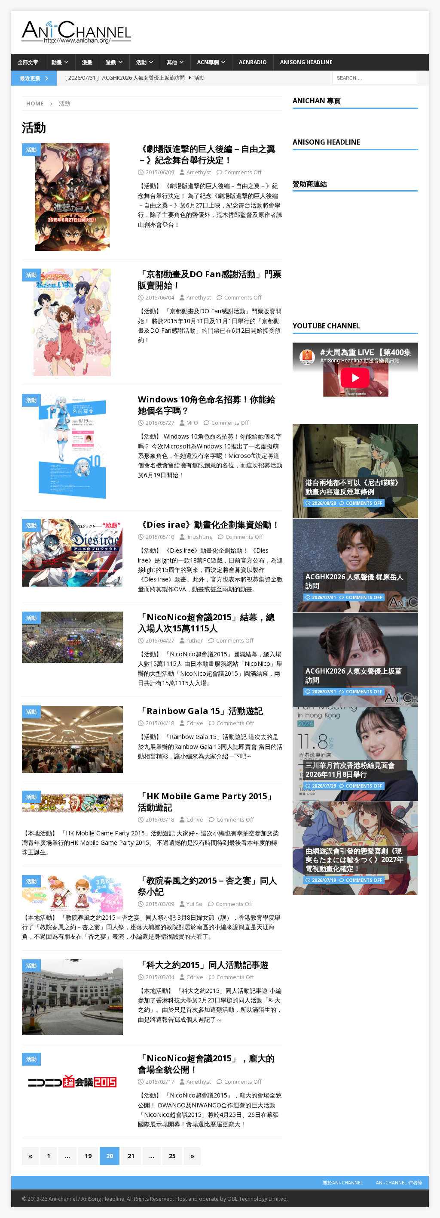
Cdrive (194, 723)
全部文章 (28, 62)
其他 (172, 62)
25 (172, 1156)
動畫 (57, 62)
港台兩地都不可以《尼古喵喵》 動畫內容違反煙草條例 (354, 487)
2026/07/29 (324, 786)
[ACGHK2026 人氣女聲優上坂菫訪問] (355, 659)
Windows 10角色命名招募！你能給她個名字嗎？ (206, 404)
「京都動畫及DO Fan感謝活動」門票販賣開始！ (209, 279)
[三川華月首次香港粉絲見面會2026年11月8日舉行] (355, 754)
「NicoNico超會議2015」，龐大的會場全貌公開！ (206, 1063)
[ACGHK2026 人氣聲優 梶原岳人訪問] (355, 565)
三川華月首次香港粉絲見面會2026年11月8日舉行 (350, 769)
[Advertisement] (357, 254)
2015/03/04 (160, 977)
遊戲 (111, 62)
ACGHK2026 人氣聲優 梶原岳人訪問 (354, 581)
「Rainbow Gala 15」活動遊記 (200, 711)
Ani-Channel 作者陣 (399, 1182)
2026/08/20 (324, 503)
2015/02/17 (160, 1081)
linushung (199, 537)
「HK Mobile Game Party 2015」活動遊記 (207, 801)
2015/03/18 (160, 819)
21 (131, 1156)
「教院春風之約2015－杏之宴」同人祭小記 (207, 886)
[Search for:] (375, 77)
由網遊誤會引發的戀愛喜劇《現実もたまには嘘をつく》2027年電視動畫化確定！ (354, 860)
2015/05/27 (160, 423)
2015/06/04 (160, 297)
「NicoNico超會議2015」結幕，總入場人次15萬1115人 (206, 622)
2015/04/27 (160, 640)
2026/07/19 (324, 880)
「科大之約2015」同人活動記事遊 (203, 965)
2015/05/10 (160, 537)
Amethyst (198, 172)
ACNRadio (253, 62)
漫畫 (87, 62)
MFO (192, 423)
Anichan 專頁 (317, 100)
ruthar (194, 640)
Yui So (194, 904)
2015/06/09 (160, 172)
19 (88, 1156)
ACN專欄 (208, 62)
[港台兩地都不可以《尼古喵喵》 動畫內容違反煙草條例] (355, 471)
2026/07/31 (324, 597)
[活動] (75, 197)
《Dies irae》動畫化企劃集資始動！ (209, 524)
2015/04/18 (160, 723)
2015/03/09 (160, 904)
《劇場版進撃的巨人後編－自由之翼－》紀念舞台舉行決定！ (206, 154)
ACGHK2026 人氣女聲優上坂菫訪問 (354, 675)
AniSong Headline (306, 62)
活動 (141, 62)
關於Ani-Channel (343, 1182)
